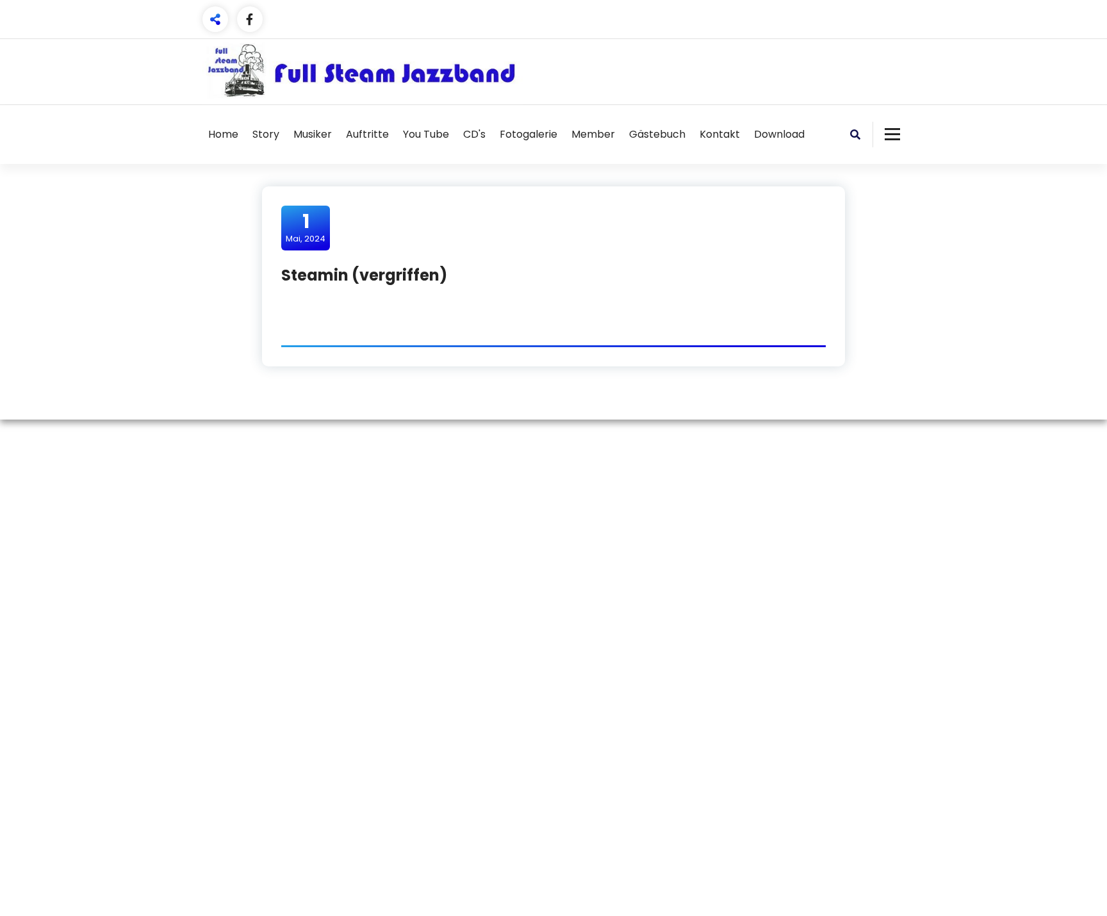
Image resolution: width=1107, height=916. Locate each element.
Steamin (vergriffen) (364, 275)
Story (265, 134)
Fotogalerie (528, 134)
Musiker (312, 134)
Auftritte (367, 134)
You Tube (426, 134)
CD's (474, 134)
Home (223, 134)
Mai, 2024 (305, 227)
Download (779, 134)
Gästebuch (657, 134)
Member (593, 134)
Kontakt (720, 134)
